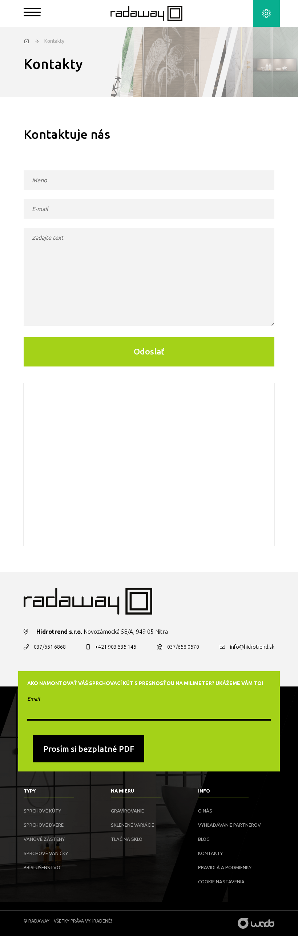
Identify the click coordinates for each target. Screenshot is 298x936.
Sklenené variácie (132, 824)
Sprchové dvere (44, 824)
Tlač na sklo (126, 839)
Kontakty (210, 853)
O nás (205, 810)
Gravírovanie (127, 810)
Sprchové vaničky (46, 853)
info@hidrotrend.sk (252, 647)
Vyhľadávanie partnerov (229, 824)
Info (204, 790)
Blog (204, 839)
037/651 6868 (50, 647)
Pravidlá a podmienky (224, 867)
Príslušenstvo (42, 867)
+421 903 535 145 (115, 647)
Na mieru (122, 790)
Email (33, 699)
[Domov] (26, 41)
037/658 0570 (183, 647)
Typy (30, 790)
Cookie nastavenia (221, 881)
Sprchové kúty (42, 810)
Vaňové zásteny (44, 839)
